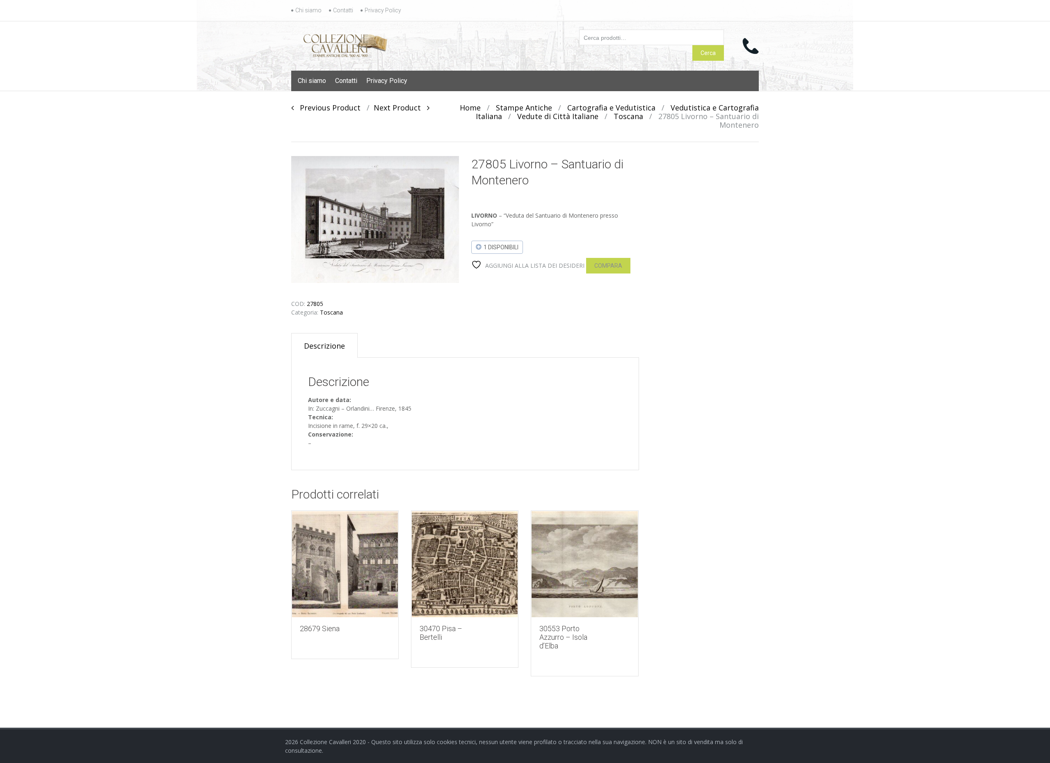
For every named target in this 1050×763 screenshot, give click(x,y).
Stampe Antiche (524, 108)
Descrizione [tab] (324, 346)
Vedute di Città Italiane (557, 116)
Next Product (400, 108)
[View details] (345, 564)
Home (470, 108)
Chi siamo (308, 10)
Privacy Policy (383, 10)
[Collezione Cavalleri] (345, 44)
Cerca (708, 53)
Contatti (343, 10)
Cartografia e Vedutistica (611, 108)
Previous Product (327, 108)
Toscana (628, 116)
